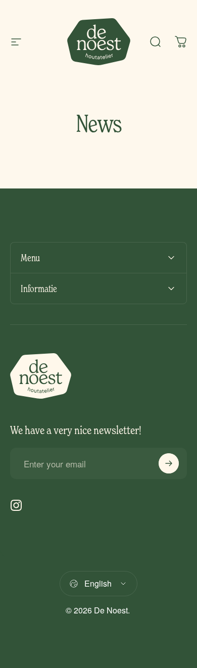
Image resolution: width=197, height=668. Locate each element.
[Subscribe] (169, 463)
